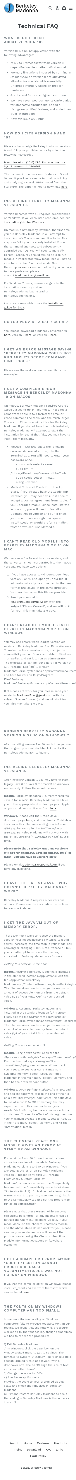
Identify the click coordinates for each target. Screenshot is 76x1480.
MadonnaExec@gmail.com (32, 275)
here (64, 186)
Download (34, 1449)
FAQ (48, 1449)
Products (60, 1443)
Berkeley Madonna (41, 1467)
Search (14, 1443)
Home (28, 1443)
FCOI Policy (38, 1456)
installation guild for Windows (24, 222)
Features (43, 1443)
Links (59, 1449)
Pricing (17, 1449)
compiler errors (20, 267)
